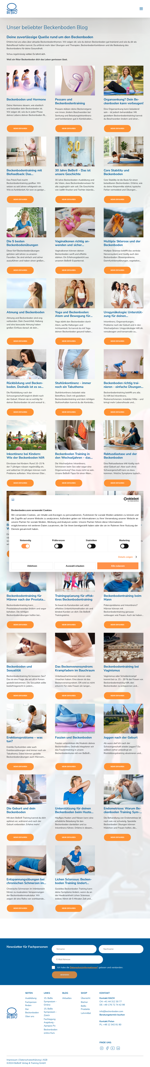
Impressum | (13, 1059)
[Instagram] (101, 1049)
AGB (44, 1059)
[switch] (58, 546)
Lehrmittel (86, 1013)
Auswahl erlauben (75, 565)
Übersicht (85, 998)
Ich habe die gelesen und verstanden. (90, 967)
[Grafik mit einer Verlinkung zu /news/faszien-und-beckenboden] (75, 719)
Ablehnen (32, 565)
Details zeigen (125, 557)
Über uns (29, 1016)
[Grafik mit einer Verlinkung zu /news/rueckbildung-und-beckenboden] (26, 364)
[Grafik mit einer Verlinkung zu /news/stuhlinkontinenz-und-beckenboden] (75, 364)
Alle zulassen (118, 565)
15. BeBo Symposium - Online (50, 1001)
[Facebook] (107, 1049)
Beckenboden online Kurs (50, 1031)
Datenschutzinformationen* (84, 967)
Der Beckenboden (32, 1011)
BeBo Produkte (85, 1007)
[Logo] (12, 8)
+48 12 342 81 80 (112, 1024)
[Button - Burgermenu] (141, 8)
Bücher (84, 1002)
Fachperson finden (31, 1004)
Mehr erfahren (20, 128)
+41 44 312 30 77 (113, 1001)
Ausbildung (30, 998)
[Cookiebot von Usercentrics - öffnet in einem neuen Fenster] (126, 499)
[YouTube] (112, 1049)
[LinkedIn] (118, 1049)
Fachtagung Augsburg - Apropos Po (50, 1022)
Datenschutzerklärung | (30, 1059)
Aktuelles (66, 998)
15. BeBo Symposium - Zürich (50, 1012)
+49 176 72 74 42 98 (114, 1004)
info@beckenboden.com (111, 1011)
